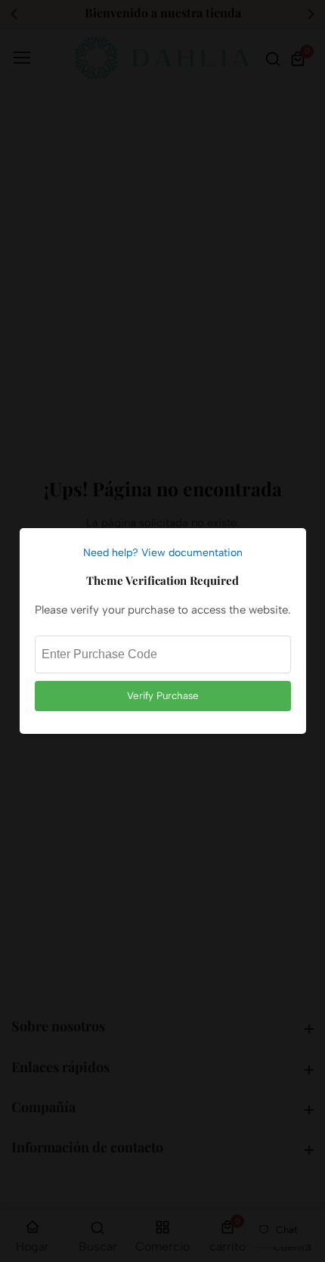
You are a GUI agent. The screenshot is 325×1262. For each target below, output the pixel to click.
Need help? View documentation (163, 552)
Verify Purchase (163, 695)
